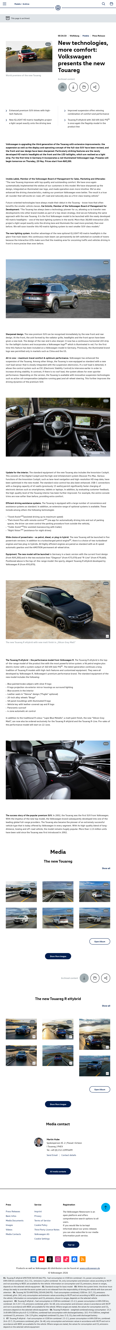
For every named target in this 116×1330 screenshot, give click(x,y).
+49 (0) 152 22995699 (62, 1150)
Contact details (68, 1155)
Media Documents (14, 1220)
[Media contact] (62, 87)
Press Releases (13, 1211)
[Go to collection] (111, 4)
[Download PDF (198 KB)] (73, 87)
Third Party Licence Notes (46, 1229)
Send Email (52, 1155)
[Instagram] (58, 1259)
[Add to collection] (84, 87)
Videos (9, 1229)
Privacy (37, 1216)
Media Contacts (13, 1234)
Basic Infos (11, 1216)
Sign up (71, 1244)
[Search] (103, 4)
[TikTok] (66, 1259)
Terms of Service (42, 1220)
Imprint (38, 1211)
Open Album (99, 941)
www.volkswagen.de (90, 1268)
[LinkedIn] (33, 1259)
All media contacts (58, 1171)
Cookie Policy (40, 1225)
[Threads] (50, 1259)
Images (9, 1225)
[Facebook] (74, 1259)
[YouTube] (42, 1259)
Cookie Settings (42, 1238)
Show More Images (58, 956)
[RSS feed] (83, 1259)
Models (85, 35)
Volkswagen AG (41, 1234)
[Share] (94, 87)
